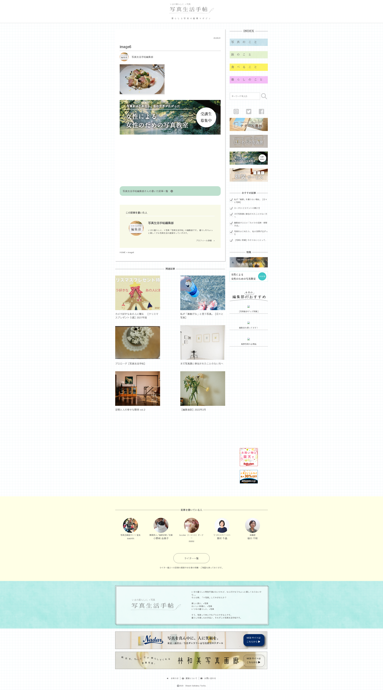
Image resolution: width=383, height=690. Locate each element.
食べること (245, 67)
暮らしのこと (248, 79)
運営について (190, 678)
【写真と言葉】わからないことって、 (250, 240)
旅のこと (242, 54)
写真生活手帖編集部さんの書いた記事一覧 (147, 191)
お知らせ (174, 678)
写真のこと (245, 42)
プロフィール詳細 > (205, 240)
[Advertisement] (170, 161)
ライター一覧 (191, 558)
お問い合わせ (209, 678)
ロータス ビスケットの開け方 (247, 208)
